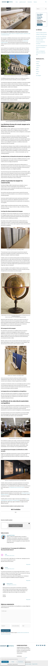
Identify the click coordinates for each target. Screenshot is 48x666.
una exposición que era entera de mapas (16, 487)
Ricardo (6, 567)
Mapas (10, 33)
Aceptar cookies (5, 661)
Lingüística (38, 65)
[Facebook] (36, 645)
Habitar (37, 63)
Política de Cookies (27, 664)
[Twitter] (38, 645)
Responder (28, 564)
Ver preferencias (20, 661)
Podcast (13, 33)
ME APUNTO (39, 24)
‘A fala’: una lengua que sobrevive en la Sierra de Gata (40, 53)
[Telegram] (44, 645)
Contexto (38, 61)
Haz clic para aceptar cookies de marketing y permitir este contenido (15, 526)
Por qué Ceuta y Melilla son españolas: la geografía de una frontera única (41, 38)
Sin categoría (38, 75)
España (21, 33)
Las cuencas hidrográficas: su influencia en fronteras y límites (41, 47)
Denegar (13, 661)
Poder (37, 73)
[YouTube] (42, 645)
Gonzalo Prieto (10, 583)
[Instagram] (40, 645)
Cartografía (17, 33)
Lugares (37, 67)
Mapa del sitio (34, 664)
